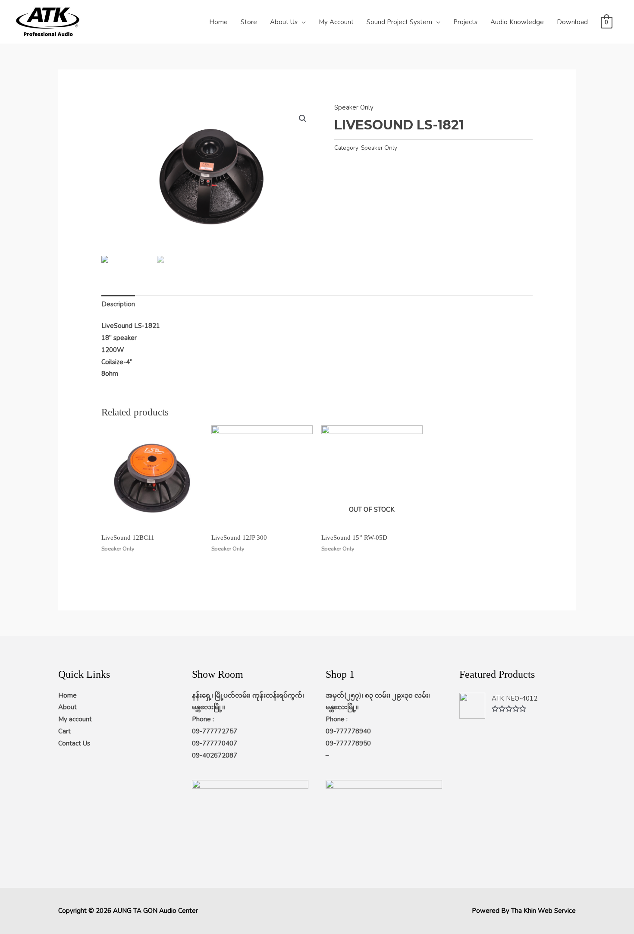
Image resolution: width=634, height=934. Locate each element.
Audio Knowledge (517, 22)
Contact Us (74, 743)
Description (118, 304)
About (67, 707)
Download (572, 22)
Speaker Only (353, 107)
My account (75, 719)
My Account (336, 22)
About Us (284, 22)
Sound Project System (399, 22)
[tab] (118, 304)
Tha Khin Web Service (543, 910)
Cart (64, 731)
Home (218, 22)
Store (249, 22)
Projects (465, 22)
